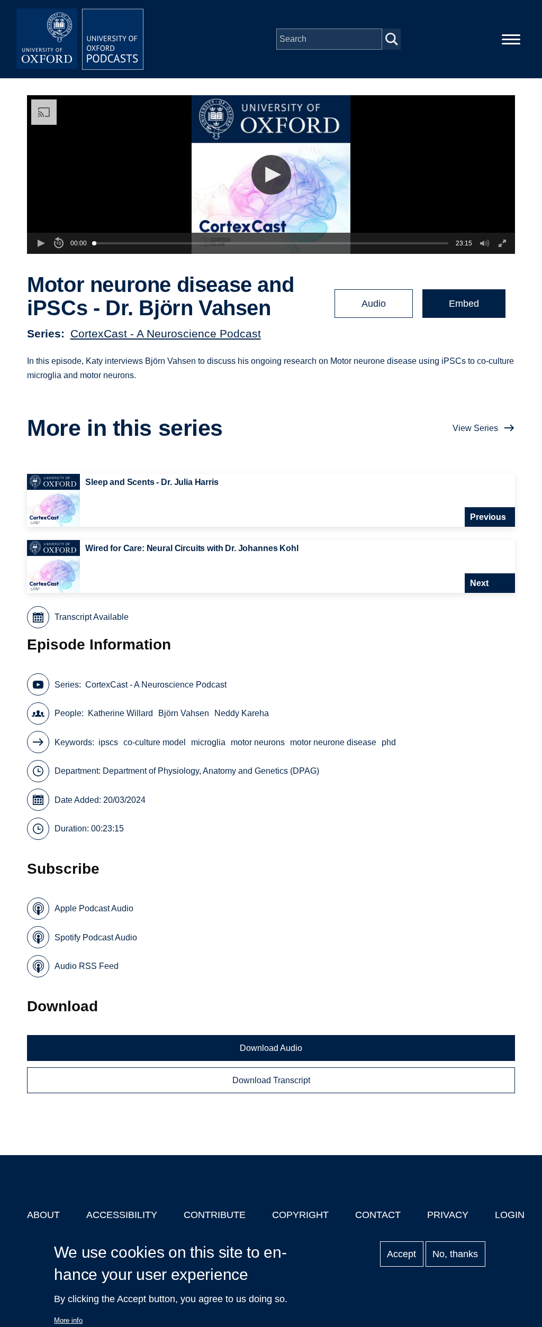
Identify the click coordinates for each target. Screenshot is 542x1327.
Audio (374, 303)
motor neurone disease (333, 742)
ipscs (108, 742)
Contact (378, 1215)
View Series (475, 428)
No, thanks (455, 1254)
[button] (271, 175)
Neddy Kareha (241, 713)
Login (510, 1215)
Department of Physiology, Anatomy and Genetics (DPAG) (211, 770)
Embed (464, 303)
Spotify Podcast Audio (96, 937)
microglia (208, 742)
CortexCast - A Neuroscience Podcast (165, 333)
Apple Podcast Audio (94, 908)
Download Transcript (271, 1080)
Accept (401, 1254)
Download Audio (271, 1048)
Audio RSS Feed (87, 966)
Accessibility (121, 1215)
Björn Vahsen (183, 713)
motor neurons (258, 742)
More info (68, 1320)
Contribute (215, 1215)
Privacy (447, 1215)
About (43, 1215)
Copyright (300, 1215)
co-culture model (154, 742)
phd (389, 742)
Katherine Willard (120, 713)
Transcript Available (92, 616)
